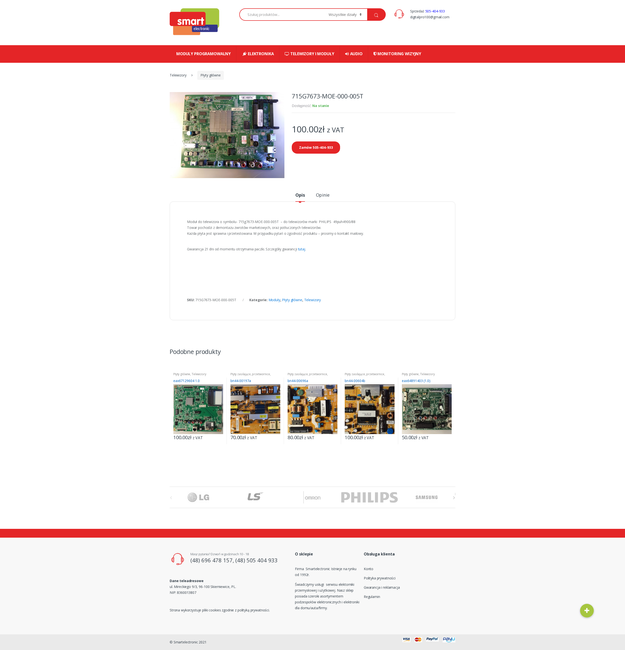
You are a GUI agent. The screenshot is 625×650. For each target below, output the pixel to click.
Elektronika (261, 53)
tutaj (301, 249)
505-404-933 (435, 11)
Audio (356, 53)
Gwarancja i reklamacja (382, 587)
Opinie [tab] (323, 195)
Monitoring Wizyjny (399, 53)
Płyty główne (210, 75)
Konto (368, 568)
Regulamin (372, 596)
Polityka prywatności (380, 578)
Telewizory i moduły (312, 53)
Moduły (274, 300)
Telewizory (178, 75)
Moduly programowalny (203, 53)
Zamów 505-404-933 (316, 147)
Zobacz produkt (218, 436)
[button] (587, 611)
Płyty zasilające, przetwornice (250, 374)
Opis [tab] (300, 195)
